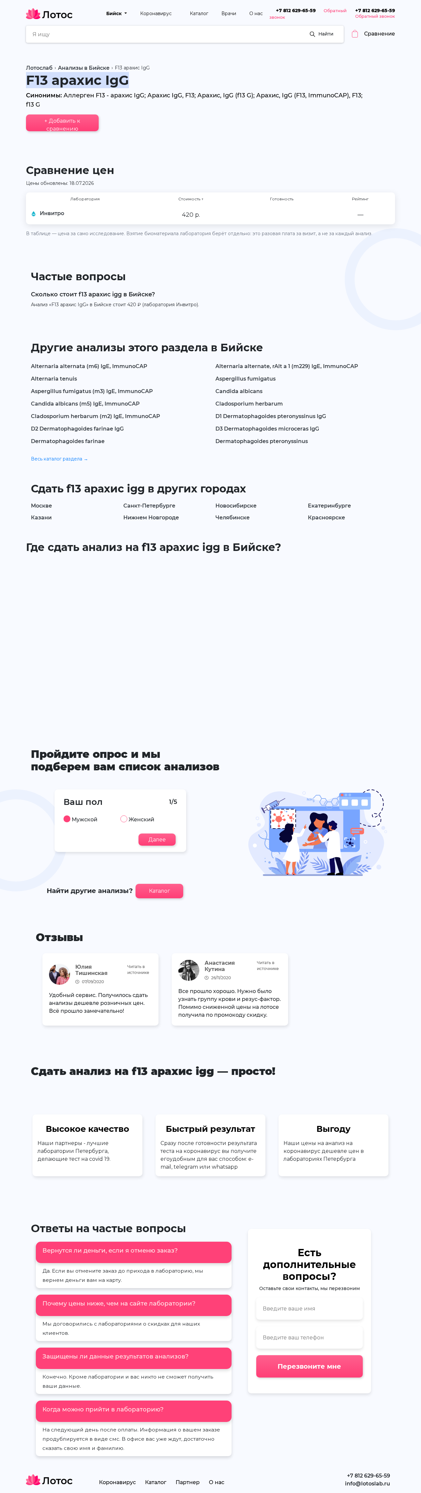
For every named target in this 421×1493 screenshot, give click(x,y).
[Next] (376, 990)
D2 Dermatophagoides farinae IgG (77, 429)
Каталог (199, 13)
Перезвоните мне (309, 1366)
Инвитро (52, 213)
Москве (41, 506)
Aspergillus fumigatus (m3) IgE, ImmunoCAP (92, 391)
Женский (141, 820)
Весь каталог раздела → (59, 459)
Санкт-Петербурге (149, 506)
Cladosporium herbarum (249, 404)
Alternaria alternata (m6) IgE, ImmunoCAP (89, 366)
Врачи (228, 13)
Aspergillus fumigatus (245, 379)
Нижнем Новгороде (151, 517)
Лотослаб (39, 68)
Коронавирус (156, 13)
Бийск (114, 13)
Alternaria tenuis (54, 379)
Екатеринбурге (329, 506)
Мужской (84, 820)
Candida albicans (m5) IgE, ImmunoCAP (85, 404)
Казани (41, 517)
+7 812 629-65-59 (296, 10)
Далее (157, 839)
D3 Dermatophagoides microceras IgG (267, 429)
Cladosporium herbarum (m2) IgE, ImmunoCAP (95, 416)
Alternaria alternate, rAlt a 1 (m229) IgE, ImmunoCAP (286, 366)
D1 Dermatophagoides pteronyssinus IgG (270, 416)
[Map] (210, 640)
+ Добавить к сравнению (62, 124)
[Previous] (45, 990)
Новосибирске (236, 506)
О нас (256, 13)
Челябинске (232, 517)
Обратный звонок (375, 16)
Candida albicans (238, 391)
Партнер (188, 1482)
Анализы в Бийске (84, 68)
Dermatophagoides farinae (68, 441)
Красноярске (326, 517)
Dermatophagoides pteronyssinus (261, 441)
